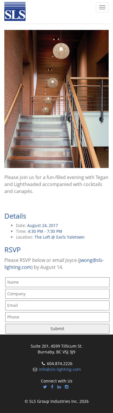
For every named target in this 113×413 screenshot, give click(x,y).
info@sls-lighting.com (60, 369)
